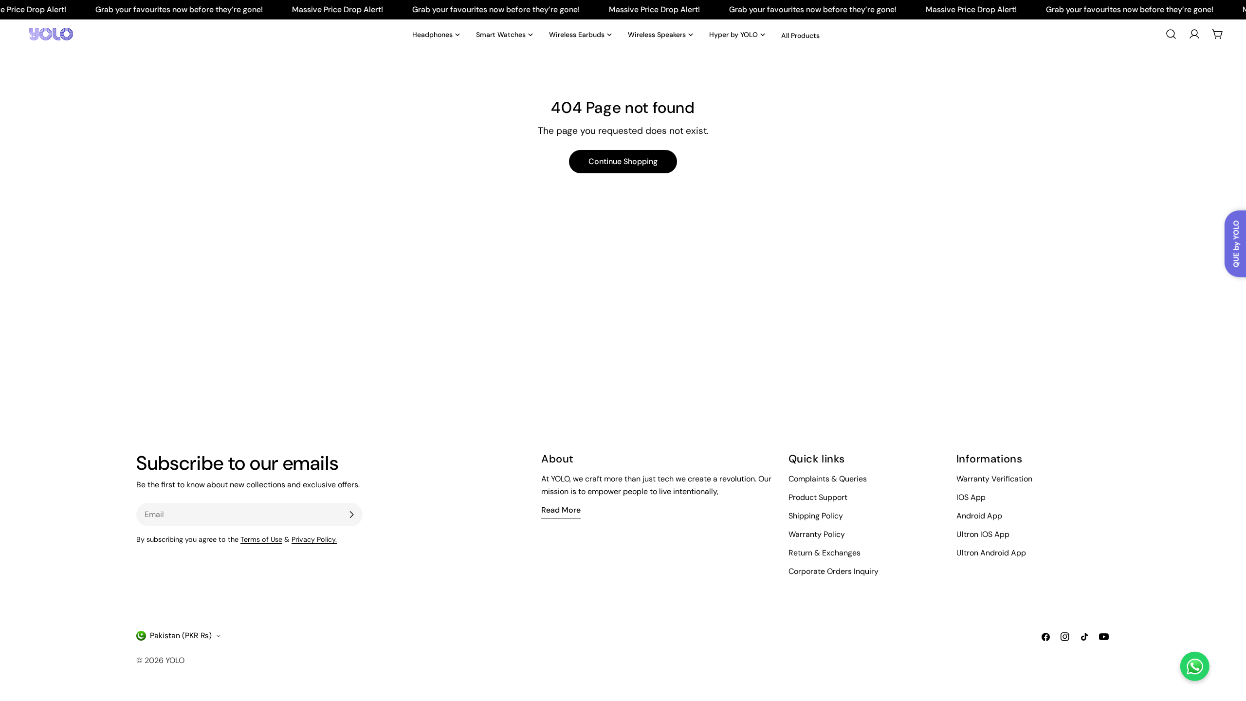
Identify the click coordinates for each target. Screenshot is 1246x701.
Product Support (817, 497)
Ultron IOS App (982, 534)
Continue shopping (623, 161)
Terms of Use (261, 539)
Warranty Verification (994, 479)
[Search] (1171, 34)
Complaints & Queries (827, 479)
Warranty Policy (816, 534)
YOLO (174, 660)
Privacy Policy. (314, 539)
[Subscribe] (351, 514)
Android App (979, 516)
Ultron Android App (991, 553)
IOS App (971, 497)
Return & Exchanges (824, 553)
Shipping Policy (815, 516)
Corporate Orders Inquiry (833, 571)
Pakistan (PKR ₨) (181, 635)
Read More (561, 510)
